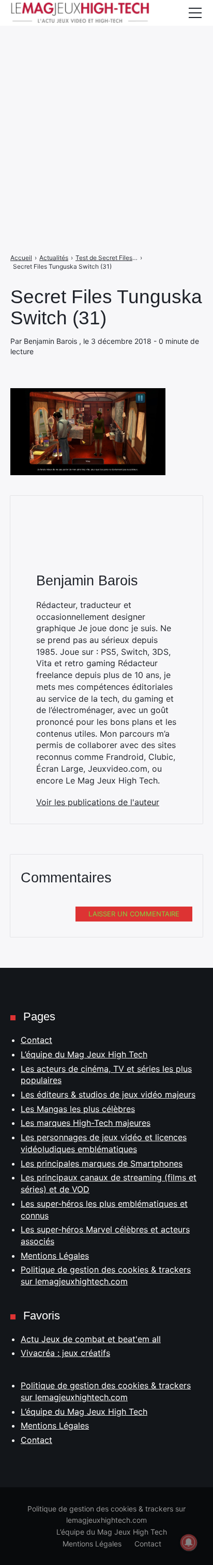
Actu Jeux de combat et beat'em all (91, 1339)
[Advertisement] (106, 106)
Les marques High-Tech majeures (85, 1123)
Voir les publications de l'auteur (97, 802)
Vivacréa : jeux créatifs (65, 1353)
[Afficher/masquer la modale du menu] (195, 13)
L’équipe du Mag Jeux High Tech (84, 1054)
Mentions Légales (55, 1255)
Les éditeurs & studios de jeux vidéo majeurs (108, 1094)
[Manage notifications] (188, 1542)
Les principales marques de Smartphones (101, 1163)
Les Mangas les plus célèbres (78, 1109)
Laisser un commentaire (133, 914)
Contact (36, 1040)
